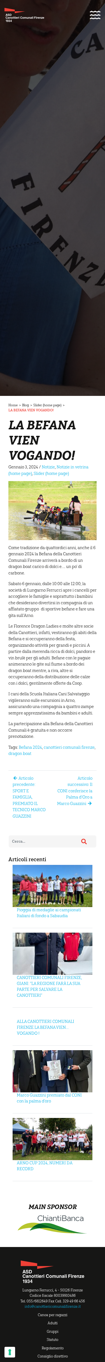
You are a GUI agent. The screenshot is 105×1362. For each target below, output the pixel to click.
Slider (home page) (47, 405)
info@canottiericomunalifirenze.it (53, 1306)
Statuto (52, 1340)
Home (13, 405)
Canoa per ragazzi (52, 1315)
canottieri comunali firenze (69, 747)
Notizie (48, 467)
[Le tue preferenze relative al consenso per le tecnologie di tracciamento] (9, 1352)
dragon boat (19, 753)
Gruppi (53, 1331)
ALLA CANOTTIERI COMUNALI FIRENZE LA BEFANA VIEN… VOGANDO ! (45, 1027)
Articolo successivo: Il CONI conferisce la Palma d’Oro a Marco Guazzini (74, 791)
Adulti (53, 1323)
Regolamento (53, 1348)
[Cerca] (84, 841)
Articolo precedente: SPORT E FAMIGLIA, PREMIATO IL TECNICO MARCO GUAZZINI (29, 797)
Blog (25, 405)
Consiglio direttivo (53, 1356)
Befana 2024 (30, 747)
